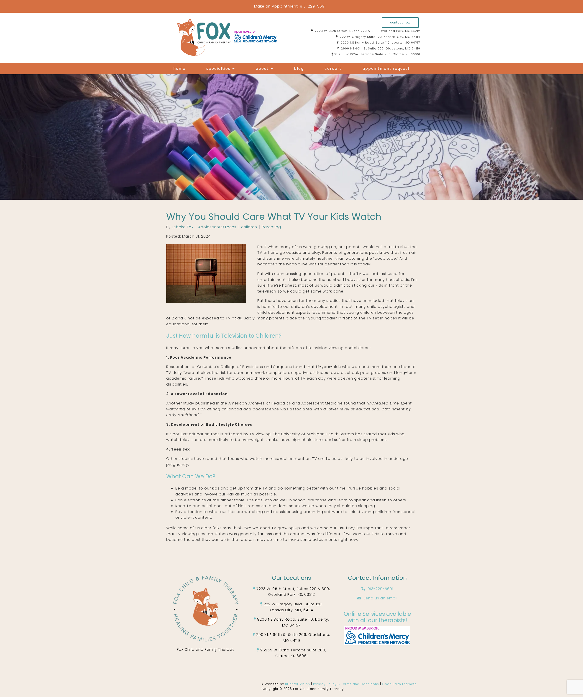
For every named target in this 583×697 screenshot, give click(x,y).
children (249, 227)
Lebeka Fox (182, 227)
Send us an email (380, 598)
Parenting (271, 227)
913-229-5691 (313, 6)
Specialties (218, 68)
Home (179, 68)
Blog (299, 68)
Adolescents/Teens (217, 227)
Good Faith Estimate (399, 684)
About (262, 68)
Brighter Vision (298, 684)
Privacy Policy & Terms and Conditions (346, 684)
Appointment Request (386, 68)
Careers (333, 68)
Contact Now (400, 22)
